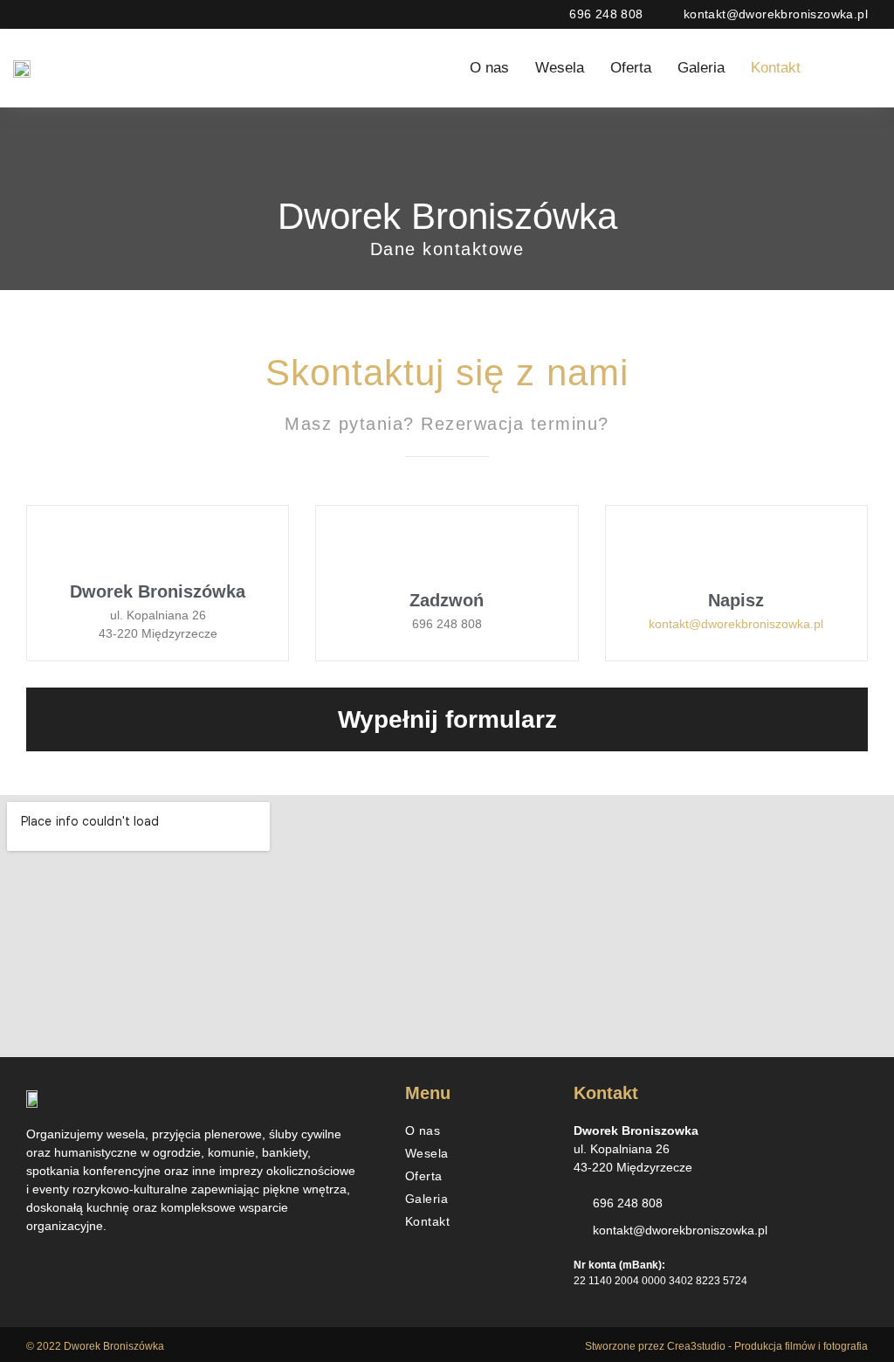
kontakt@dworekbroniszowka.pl (736, 624)
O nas (489, 67)
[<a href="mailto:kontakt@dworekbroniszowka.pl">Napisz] (736, 551)
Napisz (736, 600)
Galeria (701, 67)
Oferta (630, 67)
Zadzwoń (446, 600)
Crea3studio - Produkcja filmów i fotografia (767, 1346)
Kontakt (776, 67)
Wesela (559, 67)
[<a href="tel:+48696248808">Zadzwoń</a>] (446, 551)
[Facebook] (829, 68)
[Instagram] (865, 68)
